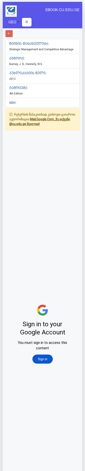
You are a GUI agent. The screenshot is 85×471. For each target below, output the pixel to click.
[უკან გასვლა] (9, 33)
